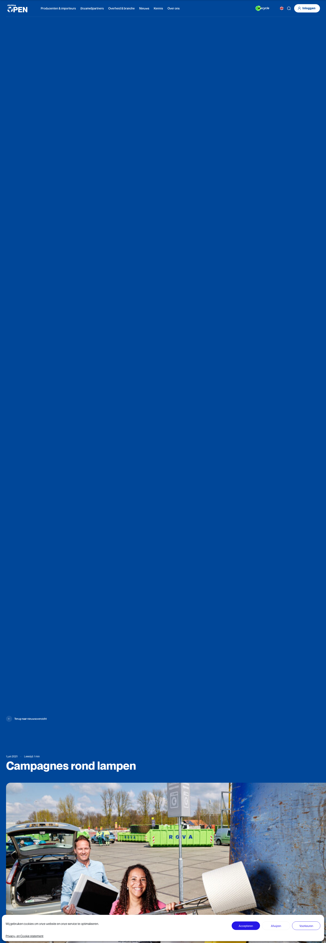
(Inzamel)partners (92, 8)
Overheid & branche (121, 8)
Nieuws (144, 8)
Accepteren (246, 925)
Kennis (158, 8)
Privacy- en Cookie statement (24, 936)
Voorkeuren (306, 925)
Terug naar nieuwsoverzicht (30, 718)
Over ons (174, 8)
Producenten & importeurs (58, 8)
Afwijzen (276, 925)
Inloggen (308, 8)
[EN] (281, 8)
